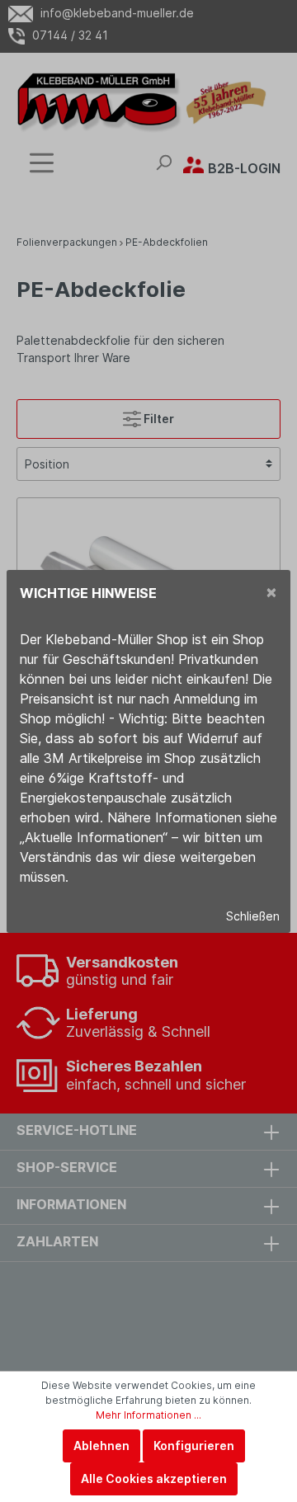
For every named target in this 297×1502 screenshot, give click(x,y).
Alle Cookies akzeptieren (154, 1478)
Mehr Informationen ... (148, 1415)
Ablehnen (101, 1445)
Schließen (253, 916)
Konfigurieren (193, 1445)
